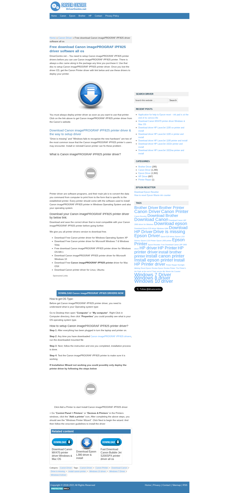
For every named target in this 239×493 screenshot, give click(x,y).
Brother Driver (144, 166)
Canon (63, 16)
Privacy (156, 485)
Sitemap (176, 485)
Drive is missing (58, 471)
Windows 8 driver (58, 475)
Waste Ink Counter (173, 271)
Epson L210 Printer (148, 241)
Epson (72, 16)
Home (54, 16)
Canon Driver (65, 38)
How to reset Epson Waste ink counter (152, 195)
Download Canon (119, 468)
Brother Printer (171, 208)
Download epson (170, 223)
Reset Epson (146, 268)
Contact (98, 16)
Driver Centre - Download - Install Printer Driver (68, 6)
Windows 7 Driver (117, 471)
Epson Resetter (154, 245)
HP (90, 16)
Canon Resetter (140, 216)
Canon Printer (102, 468)
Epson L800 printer (164, 241)
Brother (82, 16)
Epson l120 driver (167, 236)
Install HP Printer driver (159, 262)
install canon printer (77, 471)
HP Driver (142, 176)
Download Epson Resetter (146, 192)
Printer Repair (144, 179)
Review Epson (157, 268)
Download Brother (162, 215)
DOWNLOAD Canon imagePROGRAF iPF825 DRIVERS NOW (90, 293)
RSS (185, 485)
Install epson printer (153, 260)
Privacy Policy (112, 16)
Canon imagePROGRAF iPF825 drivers (111, 336)
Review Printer (169, 268)
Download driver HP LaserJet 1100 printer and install (162, 140)
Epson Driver (144, 173)
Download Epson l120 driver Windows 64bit (151, 228)
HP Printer (167, 248)
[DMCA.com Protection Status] (60, 490)
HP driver (148, 248)
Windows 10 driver (97, 471)
